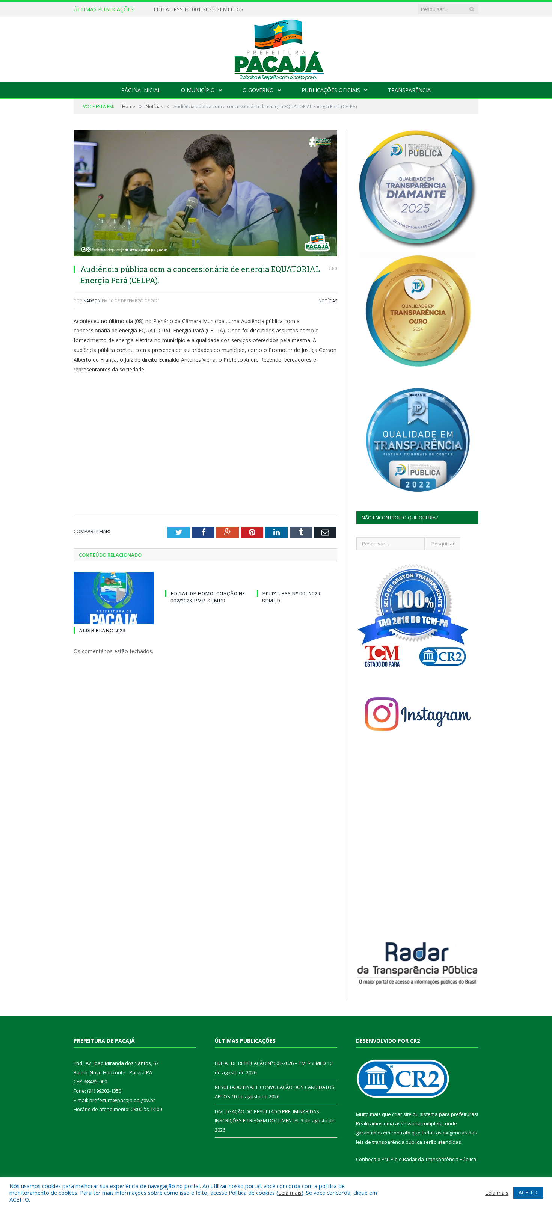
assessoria (408, 1123)
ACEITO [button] (528, 1192)
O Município (198, 90)
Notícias (327, 301)
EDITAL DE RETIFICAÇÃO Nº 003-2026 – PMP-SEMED (219, 9)
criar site (402, 1114)
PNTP (388, 1159)
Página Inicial (141, 90)
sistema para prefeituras (448, 1114)
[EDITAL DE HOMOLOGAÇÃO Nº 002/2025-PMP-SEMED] (205, 579)
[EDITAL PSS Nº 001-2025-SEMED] (297, 579)
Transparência (409, 90)
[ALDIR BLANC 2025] (114, 598)
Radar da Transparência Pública (439, 1159)
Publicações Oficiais (331, 90)
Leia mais (290, 1192)
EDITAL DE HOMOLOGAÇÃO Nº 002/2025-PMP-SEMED (207, 597)
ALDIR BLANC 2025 (102, 630)
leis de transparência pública (389, 1142)
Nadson (92, 301)
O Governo (258, 90)
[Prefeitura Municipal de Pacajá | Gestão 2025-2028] (276, 47)
